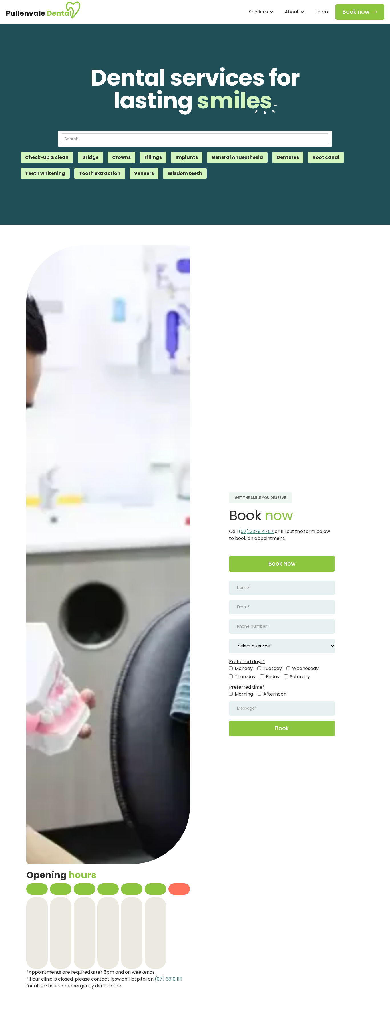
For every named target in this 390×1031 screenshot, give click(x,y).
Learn (321, 12)
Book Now (281, 564)
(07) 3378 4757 (256, 531)
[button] (260, 12)
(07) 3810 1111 (168, 979)
